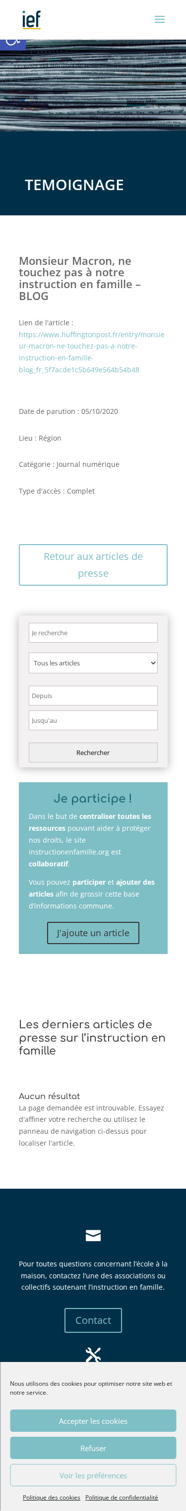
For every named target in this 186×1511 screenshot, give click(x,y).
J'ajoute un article (93, 933)
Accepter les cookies (93, 1421)
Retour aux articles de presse (93, 565)
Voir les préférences (93, 1475)
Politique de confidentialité (121, 1497)
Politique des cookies (51, 1497)
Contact (93, 1320)
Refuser (93, 1448)
